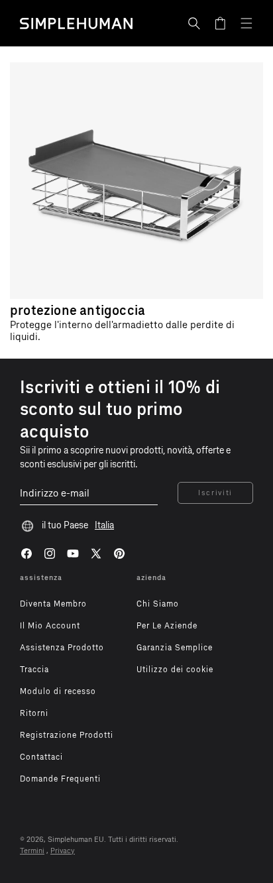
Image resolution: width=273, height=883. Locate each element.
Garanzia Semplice (174, 647)
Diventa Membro (53, 604)
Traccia (34, 669)
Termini (32, 851)
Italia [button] (104, 525)
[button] (194, 23)
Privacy (62, 851)
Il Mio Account (50, 625)
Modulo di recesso (58, 691)
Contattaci (41, 757)
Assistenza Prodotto (62, 647)
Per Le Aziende (166, 625)
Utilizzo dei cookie (174, 669)
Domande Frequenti (60, 779)
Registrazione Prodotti (66, 735)
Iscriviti (215, 493)
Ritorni (34, 713)
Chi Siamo (157, 604)
